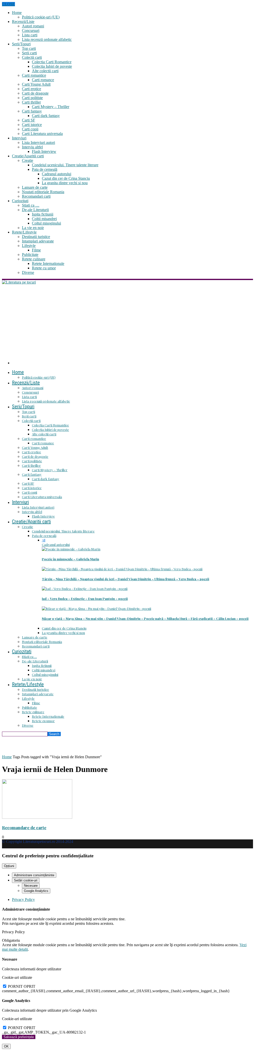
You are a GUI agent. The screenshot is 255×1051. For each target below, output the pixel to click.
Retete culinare (33, 259)
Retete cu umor (44, 268)
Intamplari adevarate (38, 241)
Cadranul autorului (56, 174)
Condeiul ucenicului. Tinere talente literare (65, 165)
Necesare (31, 885)
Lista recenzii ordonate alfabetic (47, 39)
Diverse (28, 272)
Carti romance (43, 80)
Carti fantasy (32, 111)
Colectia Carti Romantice (51, 62)
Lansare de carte (35, 187)
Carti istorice (32, 124)
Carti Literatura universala (42, 133)
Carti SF (28, 120)
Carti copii (30, 129)
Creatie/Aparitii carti (28, 156)
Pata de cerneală (44, 169)
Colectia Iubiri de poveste (52, 66)
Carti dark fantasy (46, 116)
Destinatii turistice (36, 236)
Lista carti (29, 35)
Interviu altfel (32, 147)
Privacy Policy (23, 899)
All (43, 540)
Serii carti (29, 53)
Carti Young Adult (36, 84)
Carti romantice (34, 75)
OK (6, 1046)
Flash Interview (44, 151)
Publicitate (30, 254)
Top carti (29, 48)
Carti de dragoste (35, 93)
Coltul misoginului (46, 223)
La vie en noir (33, 228)
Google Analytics (36, 891)
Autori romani (33, 26)
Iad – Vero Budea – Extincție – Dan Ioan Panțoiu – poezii (85, 598)
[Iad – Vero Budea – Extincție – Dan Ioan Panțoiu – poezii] (85, 588)
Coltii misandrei (44, 219)
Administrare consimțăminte (34, 875)
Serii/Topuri (21, 44)
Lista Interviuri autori (38, 142)
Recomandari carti (36, 196)
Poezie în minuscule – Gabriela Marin (70, 559)
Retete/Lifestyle (24, 232)
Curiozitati (20, 201)
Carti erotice (31, 89)
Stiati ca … (30, 205)
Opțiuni (9, 866)
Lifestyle (29, 245)
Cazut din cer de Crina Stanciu (66, 178)
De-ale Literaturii (35, 210)
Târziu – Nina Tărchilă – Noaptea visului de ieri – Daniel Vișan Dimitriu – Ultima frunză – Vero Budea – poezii (125, 579)
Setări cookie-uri (25, 880)
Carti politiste (32, 98)
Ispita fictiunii (42, 214)
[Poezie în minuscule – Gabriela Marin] (71, 549)
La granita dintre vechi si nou (65, 183)
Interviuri (19, 138)
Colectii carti (32, 57)
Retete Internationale (48, 263)
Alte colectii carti (45, 71)
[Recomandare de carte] (37, 817)
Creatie (27, 160)
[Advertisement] (127, 322)
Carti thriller (31, 102)
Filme (36, 250)
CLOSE (8, 4)
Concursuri (30, 30)
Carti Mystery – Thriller (50, 107)
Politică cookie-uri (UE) (41, 17)
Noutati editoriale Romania (43, 192)
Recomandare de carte (24, 827)
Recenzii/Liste (23, 21)
